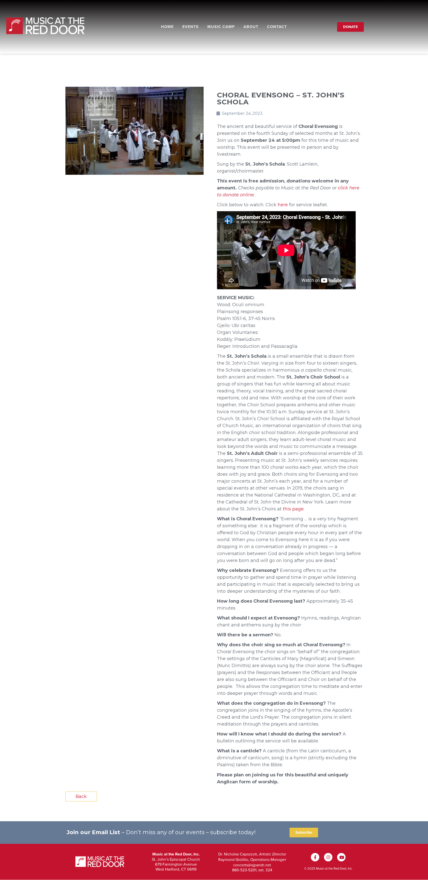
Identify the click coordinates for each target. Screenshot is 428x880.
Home (167, 26)
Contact (277, 26)
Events (190, 26)
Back (81, 796)
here (283, 204)
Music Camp (221, 26)
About (250, 26)
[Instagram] (328, 857)
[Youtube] (341, 857)
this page (293, 509)
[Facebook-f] (315, 857)
